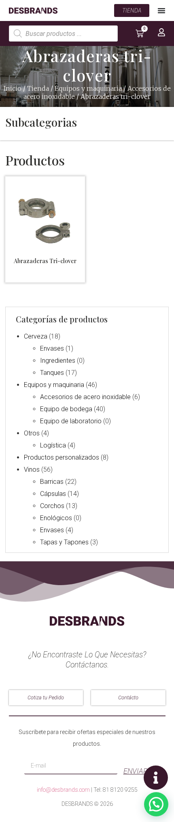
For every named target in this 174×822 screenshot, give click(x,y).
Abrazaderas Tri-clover (45, 261)
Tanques (52, 372)
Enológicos (56, 518)
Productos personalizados (61, 457)
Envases (52, 348)
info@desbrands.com (63, 789)
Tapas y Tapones (64, 542)
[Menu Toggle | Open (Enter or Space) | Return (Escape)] (161, 10)
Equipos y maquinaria (88, 88)
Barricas (52, 481)
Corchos (52, 506)
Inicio (12, 88)
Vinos (32, 469)
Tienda (38, 88)
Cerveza (35, 336)
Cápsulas (53, 494)
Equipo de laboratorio (71, 421)
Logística (53, 445)
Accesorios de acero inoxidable (85, 397)
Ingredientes (57, 360)
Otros (32, 433)
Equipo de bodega (66, 409)
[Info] (156, 778)
